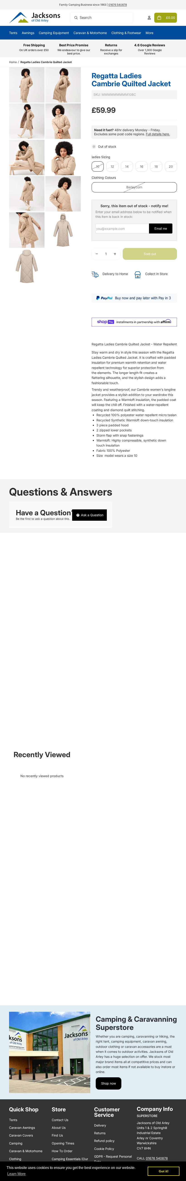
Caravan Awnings (22, 1127)
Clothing (15, 1159)
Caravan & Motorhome (25, 1151)
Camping (15, 1143)
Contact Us (60, 1120)
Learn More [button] (16, 1174)
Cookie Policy (104, 1149)
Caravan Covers (21, 1135)
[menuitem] (149, 33)
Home (13, 62)
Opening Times (63, 1143)
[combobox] (101, 17)
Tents (13, 1120)
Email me (160, 228)
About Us (59, 1127)
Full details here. (158, 134)
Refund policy (104, 1141)
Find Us (57, 1135)
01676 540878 (117, 4)
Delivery (100, 1125)
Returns (99, 1133)
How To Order (62, 1151)
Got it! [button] (164, 1171)
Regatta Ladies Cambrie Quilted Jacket (46, 62)
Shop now (108, 1083)
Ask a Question (91, 515)
